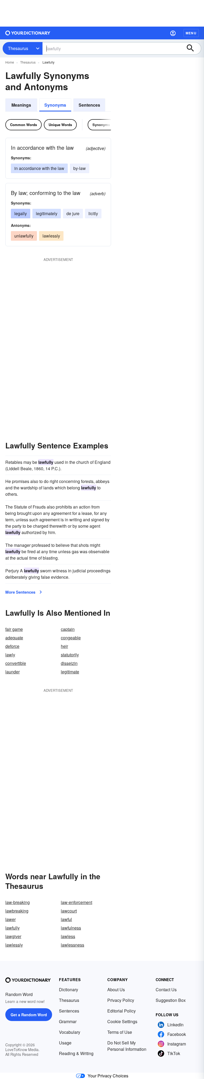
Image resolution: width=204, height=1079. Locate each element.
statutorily (70, 655)
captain (68, 629)
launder (12, 672)
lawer (10, 919)
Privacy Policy (120, 1000)
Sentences (89, 105)
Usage (65, 1043)
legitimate (70, 672)
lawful (66, 919)
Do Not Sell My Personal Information (126, 1046)
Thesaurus (18, 48)
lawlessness (72, 945)
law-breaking (17, 902)
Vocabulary (69, 1032)
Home (9, 62)
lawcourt (69, 911)
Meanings (21, 105)
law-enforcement (76, 902)
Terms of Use (119, 1032)
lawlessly (51, 236)
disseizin (69, 663)
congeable (71, 638)
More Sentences (20, 592)
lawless (68, 936)
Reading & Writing (76, 1053)
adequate (14, 638)
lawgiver (13, 936)
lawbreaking (16, 911)
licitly (93, 213)
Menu (191, 33)
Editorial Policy (121, 1011)
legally (20, 213)
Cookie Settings (122, 1021)
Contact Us (166, 989)
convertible (15, 663)
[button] (173, 33)
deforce (12, 646)
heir (64, 646)
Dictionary (68, 989)
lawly (10, 655)
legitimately (46, 213)
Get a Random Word (29, 1014)
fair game (14, 629)
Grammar (67, 1021)
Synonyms (55, 105)
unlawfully (23, 236)
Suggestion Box (171, 1000)
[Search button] (193, 48)
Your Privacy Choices (108, 1076)
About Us (116, 989)
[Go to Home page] (27, 33)
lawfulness (71, 928)
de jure (72, 213)
